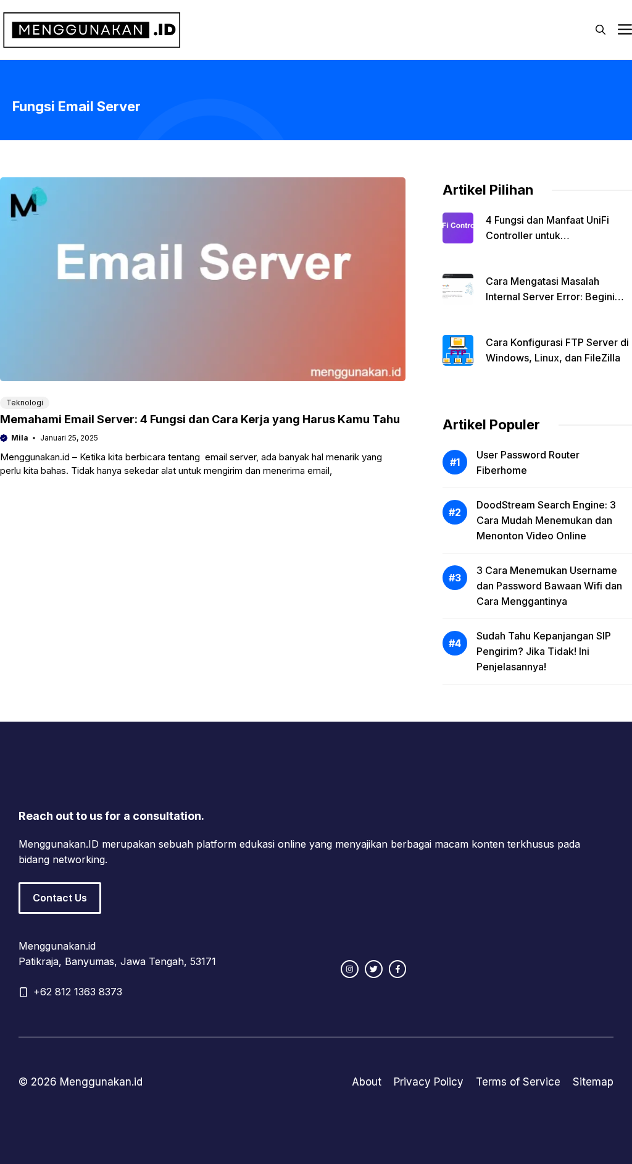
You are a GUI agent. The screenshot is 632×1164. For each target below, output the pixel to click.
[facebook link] (398, 969)
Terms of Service (518, 1082)
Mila (19, 437)
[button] (600, 29)
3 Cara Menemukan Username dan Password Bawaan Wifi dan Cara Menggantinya (549, 585)
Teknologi (24, 402)
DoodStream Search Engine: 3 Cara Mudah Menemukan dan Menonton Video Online (546, 520)
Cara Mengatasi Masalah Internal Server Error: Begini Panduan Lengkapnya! (550, 296)
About (366, 1082)
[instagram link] (350, 969)
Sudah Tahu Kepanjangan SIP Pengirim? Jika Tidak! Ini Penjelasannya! (543, 651)
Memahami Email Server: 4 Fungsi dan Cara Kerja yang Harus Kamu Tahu (200, 419)
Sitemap (593, 1082)
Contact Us (60, 898)
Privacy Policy (429, 1082)
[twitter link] (374, 969)
